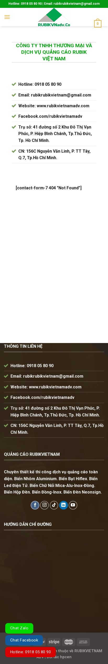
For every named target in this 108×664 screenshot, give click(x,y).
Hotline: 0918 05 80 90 (30, 652)
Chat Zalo (19, 628)
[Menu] (7, 16)
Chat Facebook (24, 640)
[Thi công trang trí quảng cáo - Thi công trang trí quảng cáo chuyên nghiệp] (54, 17)
